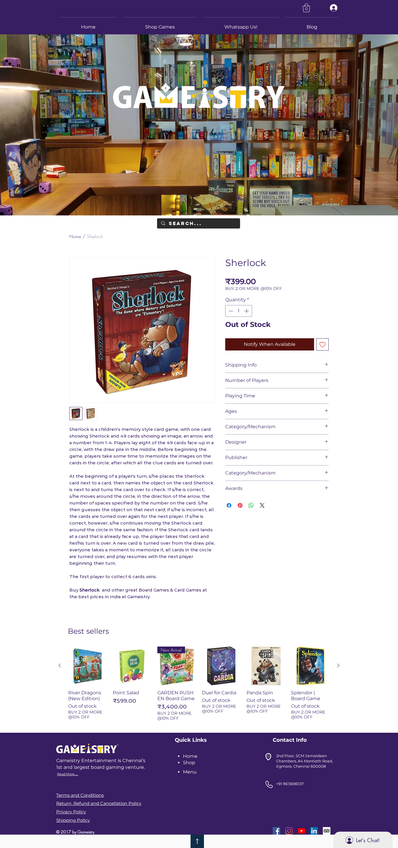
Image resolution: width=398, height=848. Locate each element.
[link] (306, 7)
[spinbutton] (238, 310)
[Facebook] (276, 831)
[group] (199, 686)
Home (75, 236)
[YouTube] (301, 831)
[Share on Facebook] (229, 505)
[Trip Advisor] (326, 831)
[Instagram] (289, 831)
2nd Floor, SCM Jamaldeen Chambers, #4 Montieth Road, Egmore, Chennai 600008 (304, 761)
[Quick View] (87, 666)
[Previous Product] (59, 665)
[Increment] (247, 310)
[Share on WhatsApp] (251, 505)
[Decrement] (230, 310)
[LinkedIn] (314, 831)
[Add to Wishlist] (322, 344)
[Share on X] (262, 505)
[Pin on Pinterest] (240, 505)
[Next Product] (338, 665)
